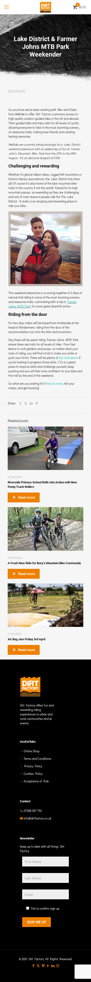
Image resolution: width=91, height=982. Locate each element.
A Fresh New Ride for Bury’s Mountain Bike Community (44, 563)
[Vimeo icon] (43, 965)
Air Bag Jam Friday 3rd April (26, 639)
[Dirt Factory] (45, 7)
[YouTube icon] (48, 965)
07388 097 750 (33, 811)
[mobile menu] (6, 7)
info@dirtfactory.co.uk (37, 818)
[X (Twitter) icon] (38, 965)
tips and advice (68, 358)
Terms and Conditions (37, 759)
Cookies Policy (33, 774)
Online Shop (31, 751)
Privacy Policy (33, 766)
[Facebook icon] (33, 965)
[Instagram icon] (58, 965)
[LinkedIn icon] (53, 965)
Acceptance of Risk (36, 781)
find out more (54, 383)
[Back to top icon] (81, 972)
